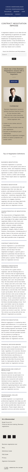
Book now (14, 81)
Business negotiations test (9, 444)
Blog (3, 447)
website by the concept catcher (13, 468)
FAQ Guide (5, 454)
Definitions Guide (7, 451)
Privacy (4, 457)
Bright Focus (14, 3)
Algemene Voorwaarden (8, 461)
